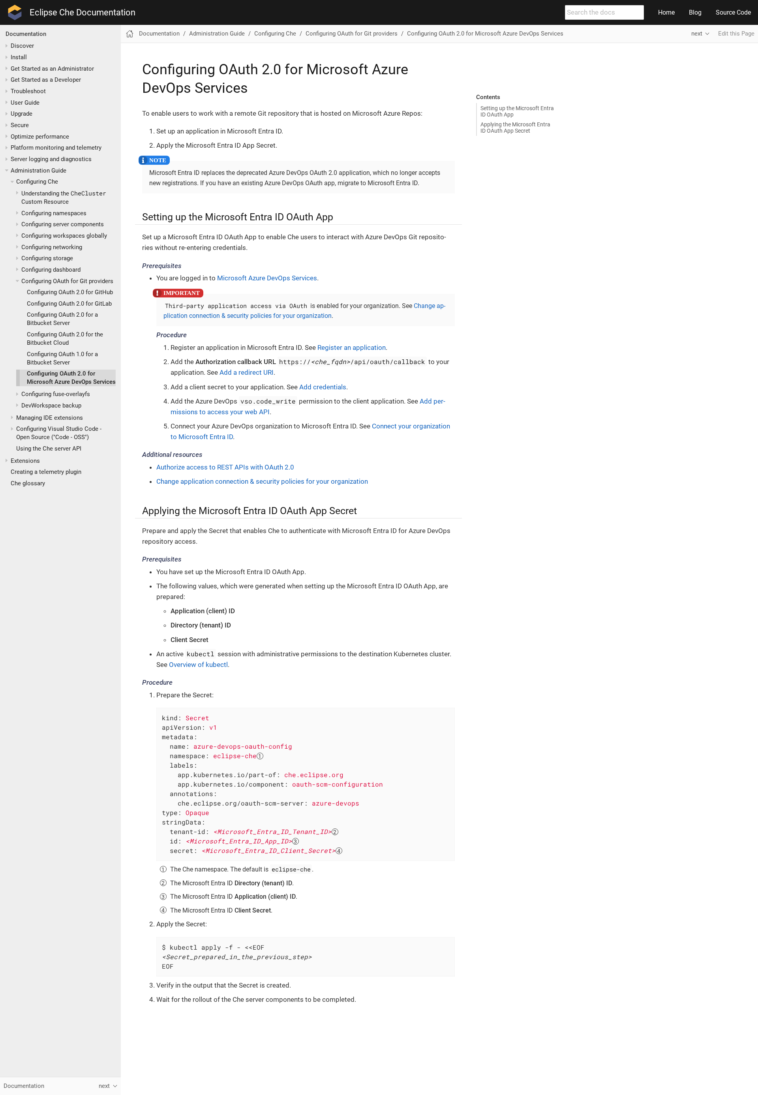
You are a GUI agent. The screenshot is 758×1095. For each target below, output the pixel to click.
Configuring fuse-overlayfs (55, 394)
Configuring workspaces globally (64, 235)
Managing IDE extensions (49, 417)
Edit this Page (736, 33)
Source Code (733, 12)
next (696, 33)
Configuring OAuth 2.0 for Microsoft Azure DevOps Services (485, 33)
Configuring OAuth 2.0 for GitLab (69, 303)
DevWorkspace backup (51, 405)
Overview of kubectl (198, 665)
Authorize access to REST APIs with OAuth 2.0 (225, 467)
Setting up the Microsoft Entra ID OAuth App (517, 111)
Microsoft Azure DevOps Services (267, 278)
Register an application (351, 347)
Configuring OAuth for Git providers (67, 280)
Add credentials (322, 387)
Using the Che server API (48, 448)
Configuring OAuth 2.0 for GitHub (70, 292)
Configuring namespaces (53, 213)
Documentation (26, 34)
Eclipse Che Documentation (82, 12)
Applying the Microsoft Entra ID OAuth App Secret (515, 127)
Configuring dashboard (51, 269)
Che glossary (28, 483)
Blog (695, 12)
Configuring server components (62, 224)
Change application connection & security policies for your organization (262, 481)
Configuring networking (51, 247)
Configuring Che (37, 181)
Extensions (25, 460)
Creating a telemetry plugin (46, 471)
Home (666, 12)
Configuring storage (47, 258)
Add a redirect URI (247, 372)
